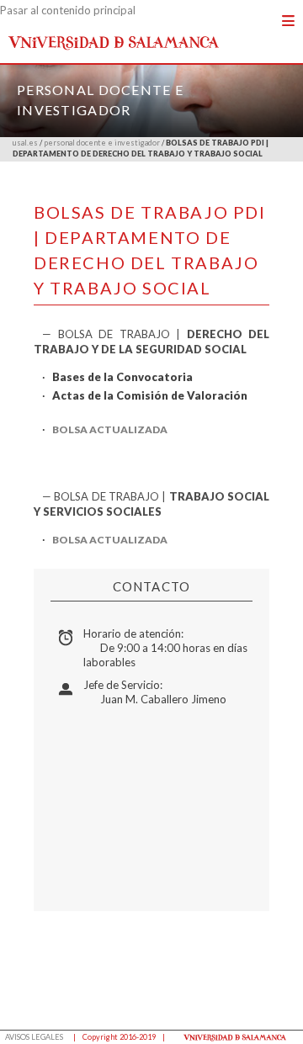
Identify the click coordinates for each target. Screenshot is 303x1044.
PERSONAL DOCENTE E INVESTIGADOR (102, 142)
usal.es (25, 142)
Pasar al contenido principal (68, 10)
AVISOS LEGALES (34, 1036)
